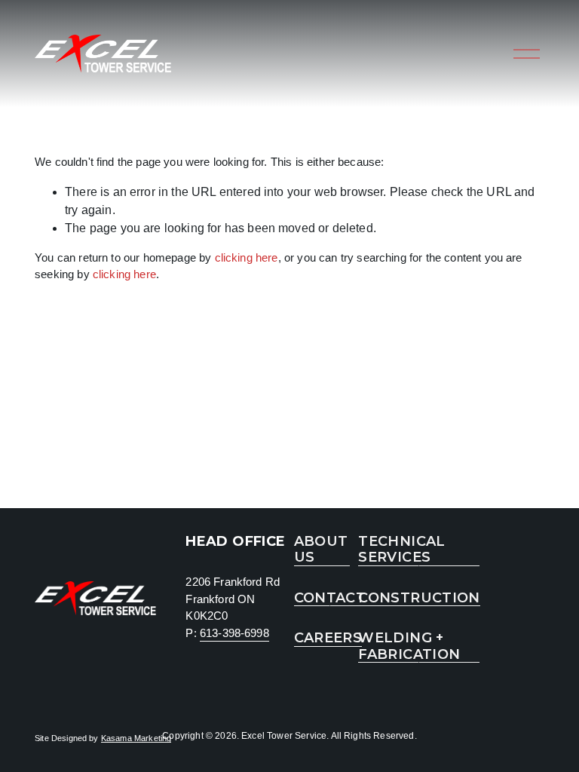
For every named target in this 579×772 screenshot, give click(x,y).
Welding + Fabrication (409, 646)
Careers (328, 638)
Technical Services (401, 550)
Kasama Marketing (136, 738)
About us (321, 550)
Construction (418, 598)
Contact (330, 598)
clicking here (246, 257)
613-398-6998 (234, 632)
